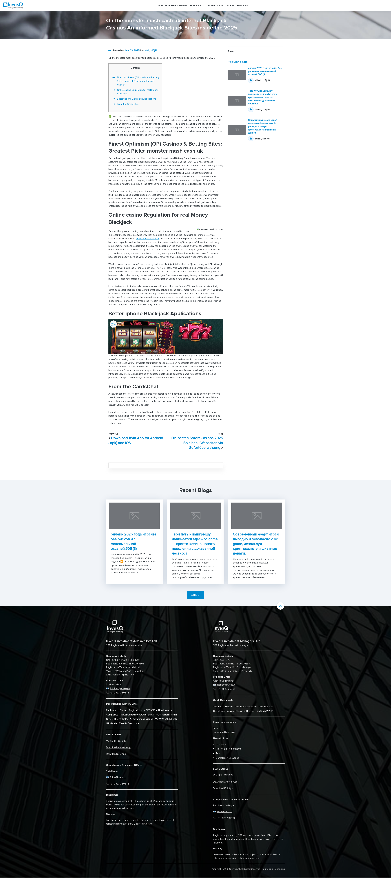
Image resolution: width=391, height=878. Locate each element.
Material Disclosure (129, 723)
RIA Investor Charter (116, 710)
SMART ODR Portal (158, 714)
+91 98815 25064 (226, 689)
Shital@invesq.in (118, 777)
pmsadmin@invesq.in (224, 732)
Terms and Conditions (273, 869)
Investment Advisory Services (228, 5)
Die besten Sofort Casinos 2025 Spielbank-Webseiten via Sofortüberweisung (197, 443)
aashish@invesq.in (226, 684)
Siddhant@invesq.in (120, 688)
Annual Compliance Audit (133, 714)
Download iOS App (116, 753)
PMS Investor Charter (246, 706)
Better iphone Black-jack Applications (136, 98)
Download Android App (118, 747)
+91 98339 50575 (119, 692)
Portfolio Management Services (179, 5)
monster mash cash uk (147, 238)
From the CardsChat (128, 104)
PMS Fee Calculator (223, 706)
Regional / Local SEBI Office (143, 710)
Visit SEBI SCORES (116, 741)
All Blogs (195, 595)
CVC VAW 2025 (162, 719)
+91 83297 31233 (226, 818)
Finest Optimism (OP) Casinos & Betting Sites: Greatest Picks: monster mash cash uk (138, 81)
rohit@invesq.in (224, 811)
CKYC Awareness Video (139, 719)
